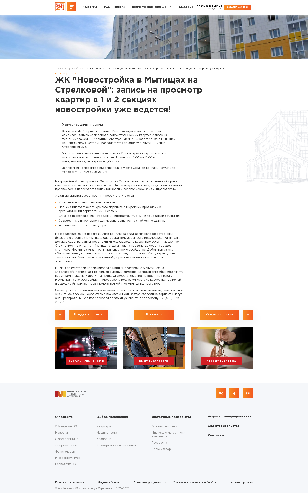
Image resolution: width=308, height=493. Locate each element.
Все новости (154, 314)
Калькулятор (161, 449)
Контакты (216, 435)
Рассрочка (159, 442)
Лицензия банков (108, 483)
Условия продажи (242, 483)
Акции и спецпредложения (229, 416)
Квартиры (90, 7)
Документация (66, 445)
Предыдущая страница (88, 314)
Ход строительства (224, 426)
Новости (83, 69)
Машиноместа (114, 7)
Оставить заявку (237, 7)
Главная (59, 69)
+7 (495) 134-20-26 (209, 7)
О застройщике (66, 439)
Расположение (66, 464)
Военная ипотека (164, 426)
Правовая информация (69, 483)
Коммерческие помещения (151, 7)
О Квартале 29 (66, 426)
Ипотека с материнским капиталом (169, 434)
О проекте (71, 69)
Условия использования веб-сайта (194, 483)
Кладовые (185, 7)
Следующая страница (219, 314)
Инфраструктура (67, 458)
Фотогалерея (65, 451)
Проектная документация (150, 483)
